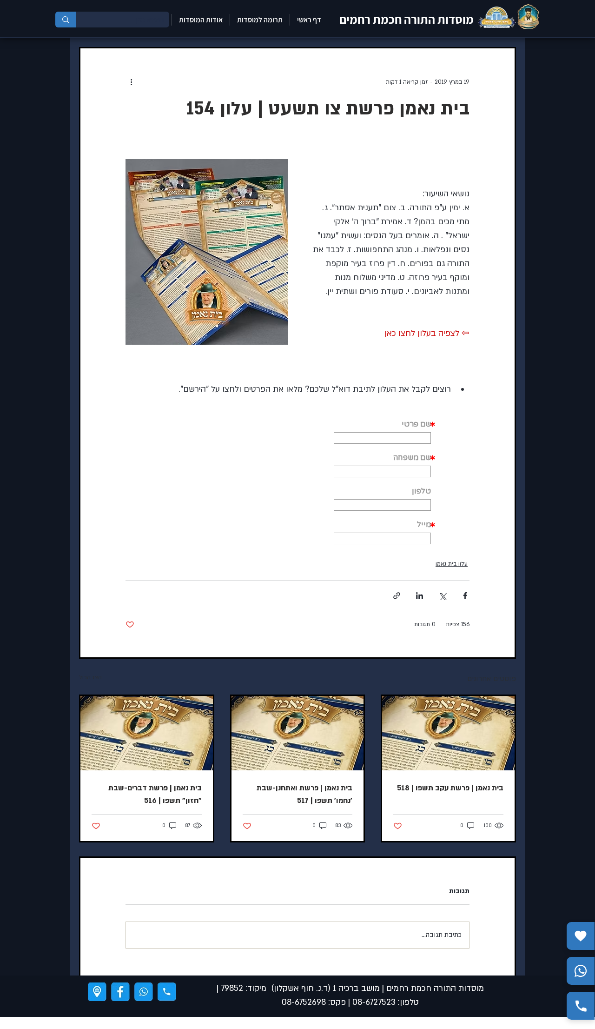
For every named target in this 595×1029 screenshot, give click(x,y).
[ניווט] (97, 991)
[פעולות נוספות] (131, 81)
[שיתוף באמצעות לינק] (396, 595)
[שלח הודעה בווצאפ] (581, 971)
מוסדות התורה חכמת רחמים (406, 19)
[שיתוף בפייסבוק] (465, 595)
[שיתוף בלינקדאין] (419, 595)
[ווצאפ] (143, 991)
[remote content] (382, 479)
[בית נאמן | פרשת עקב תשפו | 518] (448, 733)
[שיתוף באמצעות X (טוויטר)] (442, 595)
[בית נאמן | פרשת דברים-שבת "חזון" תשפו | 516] (146, 733)
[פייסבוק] (120, 991)
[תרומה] (581, 936)
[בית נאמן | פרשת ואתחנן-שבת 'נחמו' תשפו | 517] (297, 733)
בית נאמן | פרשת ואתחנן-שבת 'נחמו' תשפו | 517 (304, 794)
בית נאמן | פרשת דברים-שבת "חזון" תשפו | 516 (155, 794)
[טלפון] (167, 991)
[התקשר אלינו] (581, 1006)
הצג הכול (90, 677)
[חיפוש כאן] (65, 19)
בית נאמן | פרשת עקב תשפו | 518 (450, 788)
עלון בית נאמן (452, 564)
